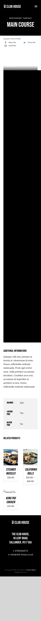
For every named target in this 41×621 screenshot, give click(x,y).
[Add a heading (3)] (12, 4)
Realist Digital (31, 570)
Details (10, 460)
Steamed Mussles (10, 472)
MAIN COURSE (16, 39)
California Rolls (31, 472)
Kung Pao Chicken (11, 500)
